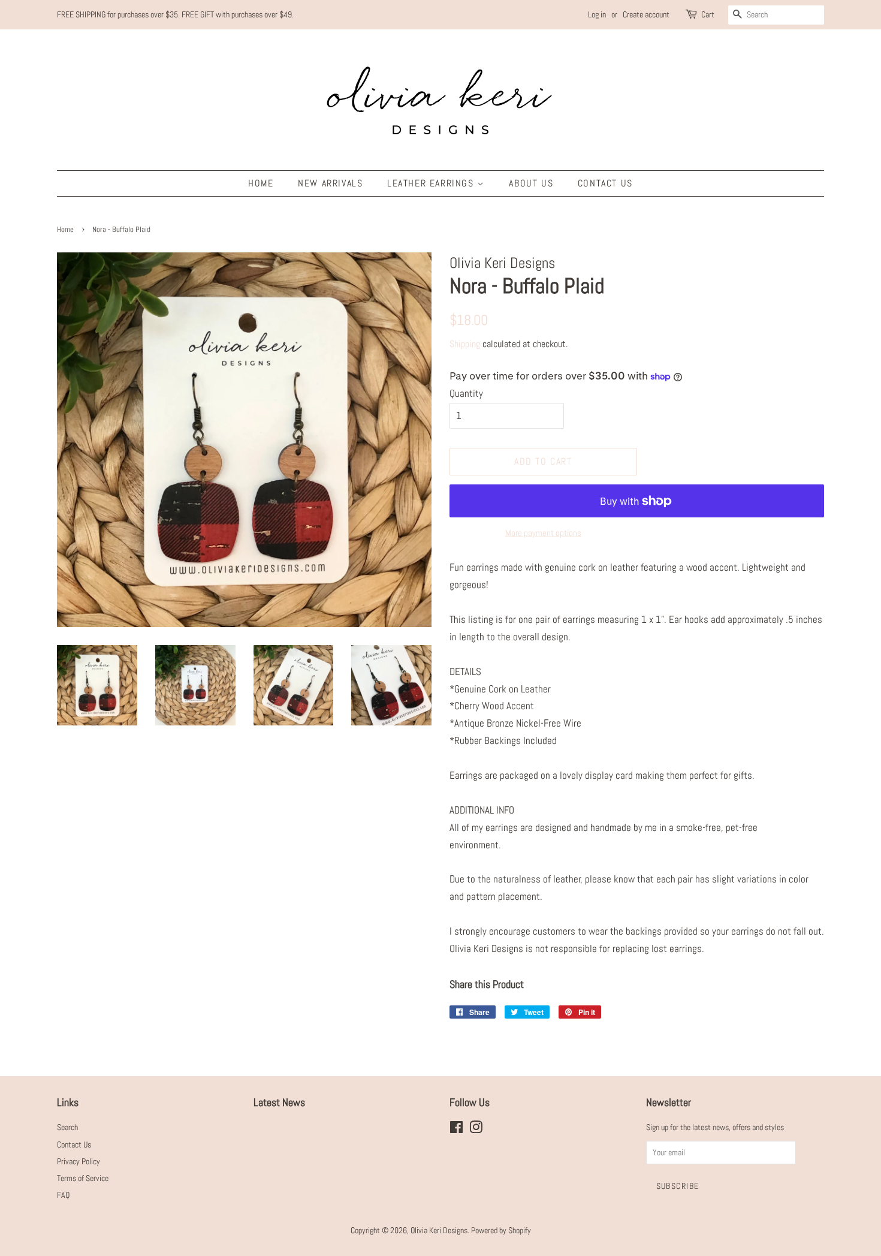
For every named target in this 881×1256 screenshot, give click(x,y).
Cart (707, 14)
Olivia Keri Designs (439, 1230)
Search (67, 1127)
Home (260, 183)
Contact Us (605, 183)
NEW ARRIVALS (330, 183)
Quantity (466, 393)
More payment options (543, 532)
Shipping (464, 344)
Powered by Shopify (501, 1230)
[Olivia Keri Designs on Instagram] (475, 1129)
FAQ (63, 1194)
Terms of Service (82, 1178)
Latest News (279, 1102)
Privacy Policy (78, 1161)
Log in (597, 14)
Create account (646, 14)
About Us (531, 183)
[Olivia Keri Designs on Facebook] (456, 1129)
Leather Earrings (432, 183)
